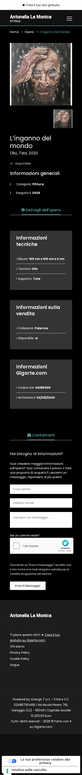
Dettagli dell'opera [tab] (43, 210)
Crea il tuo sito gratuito (42, 5)
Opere (29, 31)
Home (14, 31)
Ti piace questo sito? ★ (35, 637)
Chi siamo (17, 646)
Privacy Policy (20, 652)
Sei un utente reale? (25, 535)
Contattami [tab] (43, 435)
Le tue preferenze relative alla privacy (45, 761)
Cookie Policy (19, 659)
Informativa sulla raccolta (25, 770)
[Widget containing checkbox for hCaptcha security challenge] (41, 546)
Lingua (14, 665)
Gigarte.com (43, 727)
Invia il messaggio (27, 586)
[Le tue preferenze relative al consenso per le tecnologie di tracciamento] (7, 771)
